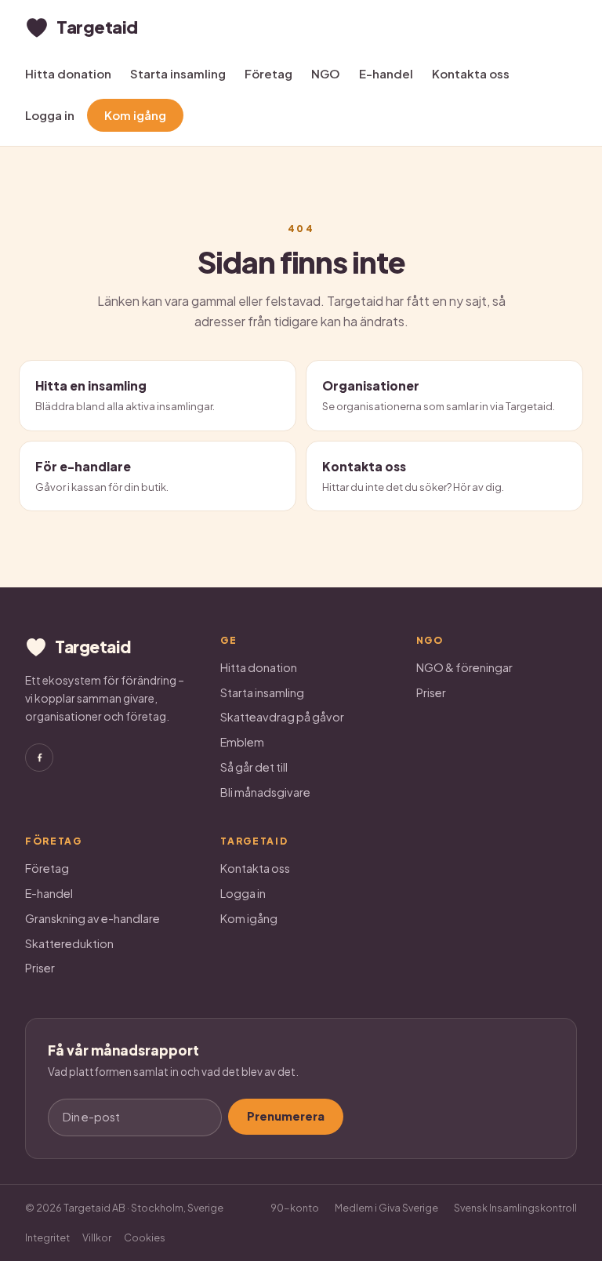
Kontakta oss (471, 73)
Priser (431, 692)
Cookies (144, 1237)
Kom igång (135, 114)
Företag (268, 73)
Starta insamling (178, 73)
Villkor (96, 1237)
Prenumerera (286, 1116)
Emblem (242, 742)
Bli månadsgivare (265, 792)
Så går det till (254, 767)
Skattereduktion (69, 943)
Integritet (47, 1237)
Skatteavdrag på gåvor (282, 717)
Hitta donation (68, 73)
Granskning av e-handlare (92, 918)
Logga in (49, 114)
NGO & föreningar (464, 667)
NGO (325, 73)
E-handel (386, 73)
